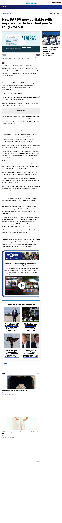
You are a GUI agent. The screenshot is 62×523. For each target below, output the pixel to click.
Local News (6, 13)
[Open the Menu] (2, 2)
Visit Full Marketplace (35, 373)
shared (10, 186)
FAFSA (17, 68)
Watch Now (56, 2)
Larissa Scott (10, 63)
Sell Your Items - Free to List (20, 374)
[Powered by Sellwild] (38, 461)
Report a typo (6, 363)
